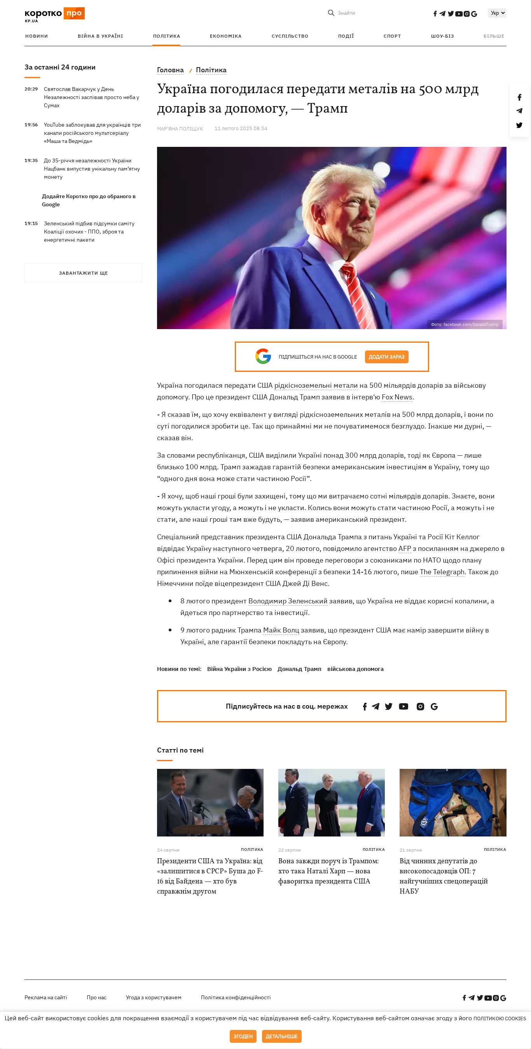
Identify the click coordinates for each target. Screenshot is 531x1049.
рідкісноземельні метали (316, 385)
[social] (435, 13)
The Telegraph (442, 571)
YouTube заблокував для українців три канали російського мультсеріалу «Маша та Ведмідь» (92, 133)
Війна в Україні (100, 36)
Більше (494, 36)
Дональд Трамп (299, 669)
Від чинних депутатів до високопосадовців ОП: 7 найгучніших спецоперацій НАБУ (444, 877)
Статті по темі (180, 750)
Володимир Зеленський (288, 600)
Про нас (97, 997)
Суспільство (290, 36)
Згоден (243, 1036)
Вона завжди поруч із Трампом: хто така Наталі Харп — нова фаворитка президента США (328, 872)
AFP (404, 548)
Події (346, 36)
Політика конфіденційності (236, 997)
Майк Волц (281, 630)
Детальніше (282, 1036)
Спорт (392, 36)
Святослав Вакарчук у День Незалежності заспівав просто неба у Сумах (91, 97)
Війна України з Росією (239, 669)
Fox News (397, 396)
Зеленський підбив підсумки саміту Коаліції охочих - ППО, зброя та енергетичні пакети (89, 231)
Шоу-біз (442, 36)
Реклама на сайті (45, 997)
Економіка (226, 36)
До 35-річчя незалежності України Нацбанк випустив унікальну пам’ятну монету (92, 168)
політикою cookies (499, 1018)
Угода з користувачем (154, 997)
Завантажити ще (83, 273)
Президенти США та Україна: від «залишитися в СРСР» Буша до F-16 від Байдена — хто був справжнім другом (210, 877)
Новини (36, 36)
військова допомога (355, 669)
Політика (166, 36)
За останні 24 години (60, 67)
